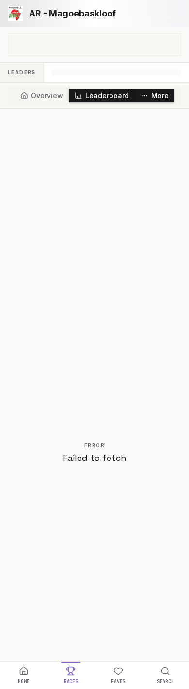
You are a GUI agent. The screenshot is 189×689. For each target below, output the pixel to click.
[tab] (42, 95)
